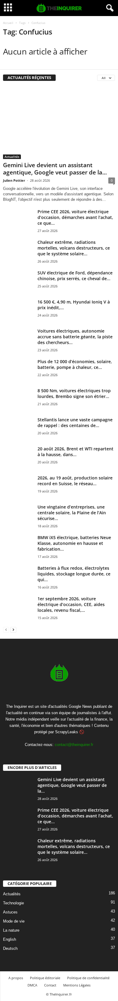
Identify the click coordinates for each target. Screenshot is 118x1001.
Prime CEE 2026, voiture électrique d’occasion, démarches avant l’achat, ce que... (75, 217)
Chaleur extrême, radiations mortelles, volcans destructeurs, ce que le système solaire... (74, 248)
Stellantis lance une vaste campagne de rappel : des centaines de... (75, 422)
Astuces (10, 912)
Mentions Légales (76, 985)
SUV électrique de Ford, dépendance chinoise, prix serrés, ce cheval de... (75, 275)
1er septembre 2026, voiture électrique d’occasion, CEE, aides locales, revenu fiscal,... (71, 604)
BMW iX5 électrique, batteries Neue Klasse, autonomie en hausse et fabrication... (74, 543)
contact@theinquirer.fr (74, 744)
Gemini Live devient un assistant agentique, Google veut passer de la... (55, 168)
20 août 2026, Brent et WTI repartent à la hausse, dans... (75, 451)
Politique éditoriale (45, 978)
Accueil (8, 23)
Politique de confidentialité (88, 978)
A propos (15, 978)
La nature (11, 930)
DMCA (32, 985)
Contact (50, 985)
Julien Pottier (14, 180)
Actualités (12, 156)
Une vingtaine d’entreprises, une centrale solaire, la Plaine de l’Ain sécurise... (72, 512)
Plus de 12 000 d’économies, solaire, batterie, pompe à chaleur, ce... (75, 364)
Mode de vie (14, 921)
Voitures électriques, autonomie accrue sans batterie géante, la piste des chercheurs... (75, 336)
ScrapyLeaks (66, 732)
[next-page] (13, 629)
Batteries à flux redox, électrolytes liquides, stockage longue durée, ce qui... (74, 573)
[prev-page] (6, 629)
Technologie (13, 903)
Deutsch (10, 948)
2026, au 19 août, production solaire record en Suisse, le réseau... (75, 480)
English (9, 939)
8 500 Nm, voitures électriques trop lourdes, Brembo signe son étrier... (74, 393)
